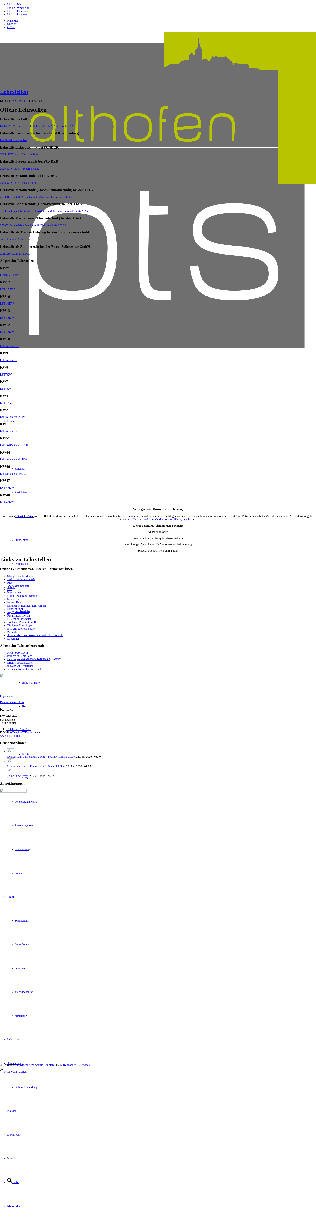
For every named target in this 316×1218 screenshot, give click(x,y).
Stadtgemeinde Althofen (21, 576)
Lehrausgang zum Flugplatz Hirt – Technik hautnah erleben (41, 756)
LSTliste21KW (9, 275)
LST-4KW (6, 402)
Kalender (12, 20)
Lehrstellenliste (8, 360)
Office (11, 27)
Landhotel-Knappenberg (14, 140)
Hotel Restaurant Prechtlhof (23, 595)
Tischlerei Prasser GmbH (21, 622)
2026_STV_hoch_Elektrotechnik (19, 154)
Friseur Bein (14, 602)
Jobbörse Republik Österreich (24, 669)
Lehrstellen (14, 91)
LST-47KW (7, 487)
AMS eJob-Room (17, 652)
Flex (9, 582)
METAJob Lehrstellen (20, 662)
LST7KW (6, 374)
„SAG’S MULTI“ (17, 776)
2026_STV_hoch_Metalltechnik (18, 182)
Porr (9, 589)
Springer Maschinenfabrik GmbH (26, 605)
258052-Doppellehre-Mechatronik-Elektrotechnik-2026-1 (33, 225)
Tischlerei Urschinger (19, 625)
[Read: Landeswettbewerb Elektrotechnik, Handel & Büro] (10, 761)
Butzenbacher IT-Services (75, 1064)
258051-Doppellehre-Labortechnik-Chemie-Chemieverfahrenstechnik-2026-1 (45, 211)
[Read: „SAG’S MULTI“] (10, 770)
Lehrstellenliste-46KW (13, 473)
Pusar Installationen (18, 615)
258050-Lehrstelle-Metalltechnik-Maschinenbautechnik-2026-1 (36, 197)
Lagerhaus (13, 638)
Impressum (6, 696)
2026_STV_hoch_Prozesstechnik (19, 168)
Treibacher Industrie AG (21, 579)
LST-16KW (7, 303)
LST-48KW (7, 502)
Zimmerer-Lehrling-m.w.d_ (16, 253)
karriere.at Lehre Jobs (19, 655)
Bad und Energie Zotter (21, 628)
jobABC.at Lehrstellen (20, 665)
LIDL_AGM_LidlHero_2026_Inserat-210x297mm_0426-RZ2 (36, 126)
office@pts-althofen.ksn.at (25, 732)
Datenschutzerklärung (12, 702)
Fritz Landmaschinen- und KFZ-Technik (39, 635)
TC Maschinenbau (18, 585)
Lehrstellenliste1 (9, 346)
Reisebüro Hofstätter (19, 618)
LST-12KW (7, 331)
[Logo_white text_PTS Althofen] (158, 394)
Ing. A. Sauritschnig (18, 612)
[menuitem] (161, 20)
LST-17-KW (7, 289)
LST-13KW (7, 317)
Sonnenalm (13, 599)
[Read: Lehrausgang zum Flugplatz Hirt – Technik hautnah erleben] (10, 751)
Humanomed (14, 592)
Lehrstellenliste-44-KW (13, 459)
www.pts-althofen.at (11, 735)
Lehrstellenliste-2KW (12, 417)
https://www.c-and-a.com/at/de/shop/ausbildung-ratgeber (159, 519)
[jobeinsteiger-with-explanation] (27, 676)
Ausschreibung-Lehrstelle (15, 239)
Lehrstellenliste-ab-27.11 (14, 445)
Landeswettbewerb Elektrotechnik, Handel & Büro (36, 766)
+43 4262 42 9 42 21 (18, 729)
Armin (11, 635)
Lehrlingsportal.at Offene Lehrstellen (28, 659)
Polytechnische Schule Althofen (35, 1064)
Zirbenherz (13, 632)
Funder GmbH (15, 608)
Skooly (11, 23)
